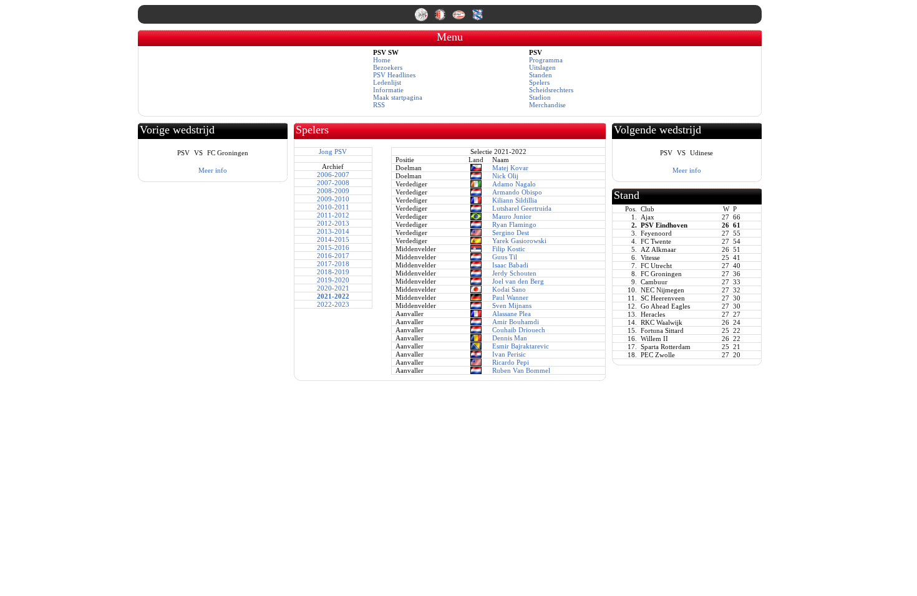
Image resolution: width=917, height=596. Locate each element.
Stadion (540, 97)
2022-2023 (333, 304)
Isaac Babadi (510, 265)
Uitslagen (542, 67)
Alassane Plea (511, 313)
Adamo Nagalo (514, 184)
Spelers (539, 82)
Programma (546, 60)
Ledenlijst (387, 82)
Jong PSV (333, 151)
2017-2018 (333, 263)
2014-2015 (333, 239)
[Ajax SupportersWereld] (422, 18)
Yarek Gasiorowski (519, 240)
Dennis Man (509, 338)
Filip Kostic (508, 248)
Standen (540, 75)
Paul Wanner (510, 297)
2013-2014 (333, 231)
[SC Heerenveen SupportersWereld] (477, 18)
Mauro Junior (511, 216)
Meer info (212, 170)
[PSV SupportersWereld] (459, 18)
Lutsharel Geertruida (521, 208)
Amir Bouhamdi (515, 321)
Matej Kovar (510, 167)
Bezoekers (387, 67)
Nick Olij (505, 176)
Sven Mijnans (511, 305)
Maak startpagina (397, 97)
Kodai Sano (509, 289)
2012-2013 (333, 223)
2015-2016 (333, 247)
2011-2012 (333, 215)
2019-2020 (333, 280)
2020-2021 (333, 288)
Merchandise (547, 104)
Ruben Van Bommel (521, 370)
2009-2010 (333, 199)
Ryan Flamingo (514, 224)
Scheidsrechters (551, 90)
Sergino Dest (510, 232)
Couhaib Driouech (518, 330)
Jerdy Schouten (514, 273)
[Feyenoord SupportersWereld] (441, 18)
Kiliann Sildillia (514, 200)
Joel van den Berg (518, 281)
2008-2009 (333, 191)
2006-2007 (333, 174)
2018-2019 (333, 272)
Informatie (388, 90)
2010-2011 (333, 207)
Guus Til (504, 257)
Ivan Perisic (509, 354)
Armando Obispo (517, 192)
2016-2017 (333, 255)
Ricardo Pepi (510, 362)
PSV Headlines (394, 75)
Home (382, 60)
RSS (379, 104)
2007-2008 (333, 182)
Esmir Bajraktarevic (520, 346)
